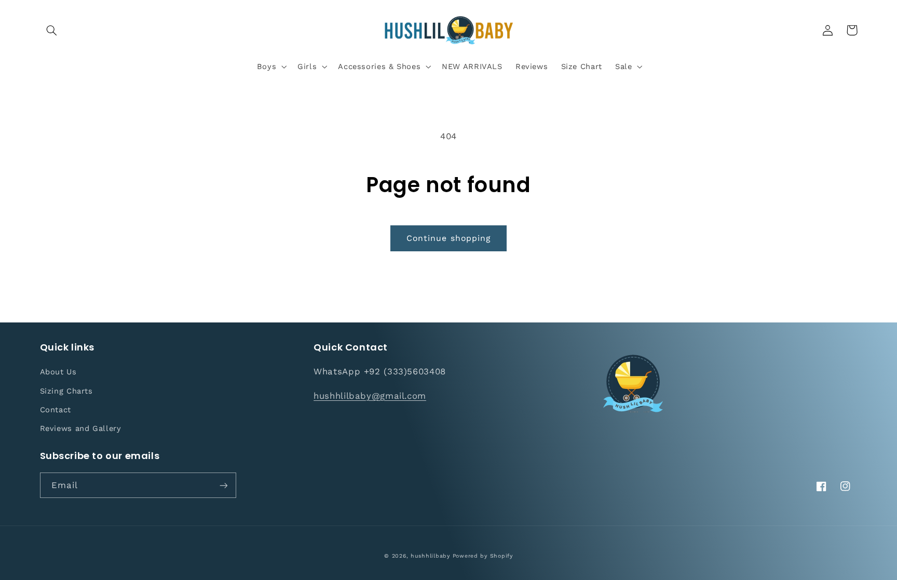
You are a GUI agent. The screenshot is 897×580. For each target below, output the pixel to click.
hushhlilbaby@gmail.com (370, 395)
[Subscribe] (223, 485)
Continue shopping (448, 238)
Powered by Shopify (483, 555)
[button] (52, 30)
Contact (55, 409)
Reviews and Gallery (80, 428)
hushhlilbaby (430, 555)
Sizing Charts (66, 391)
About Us (58, 371)
